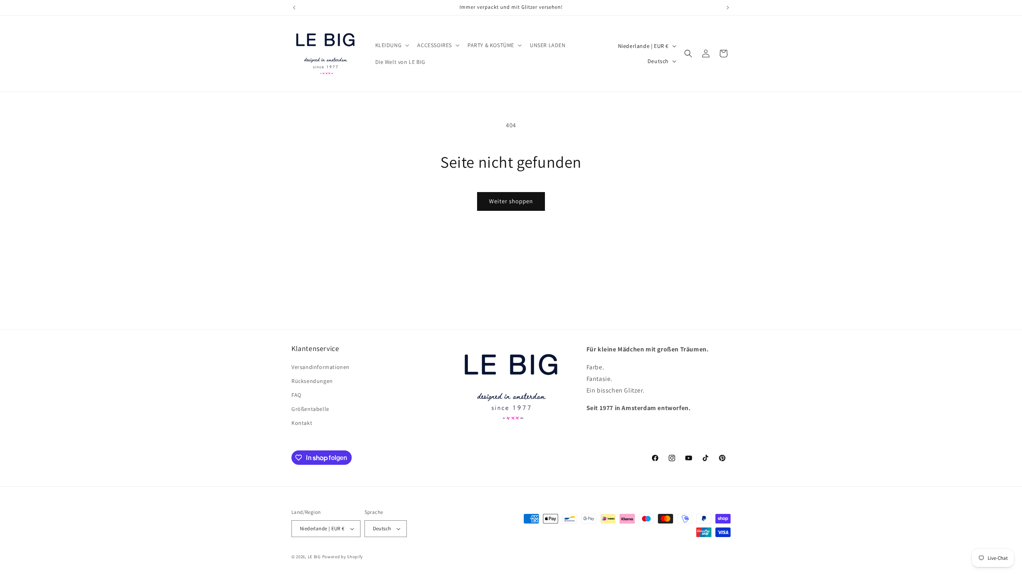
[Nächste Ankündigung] (728, 7)
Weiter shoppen (511, 201)
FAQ (296, 395)
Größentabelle (310, 408)
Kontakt (301, 422)
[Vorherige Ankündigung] (294, 7)
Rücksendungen (312, 381)
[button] (391, 45)
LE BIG (314, 556)
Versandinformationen (320, 367)
